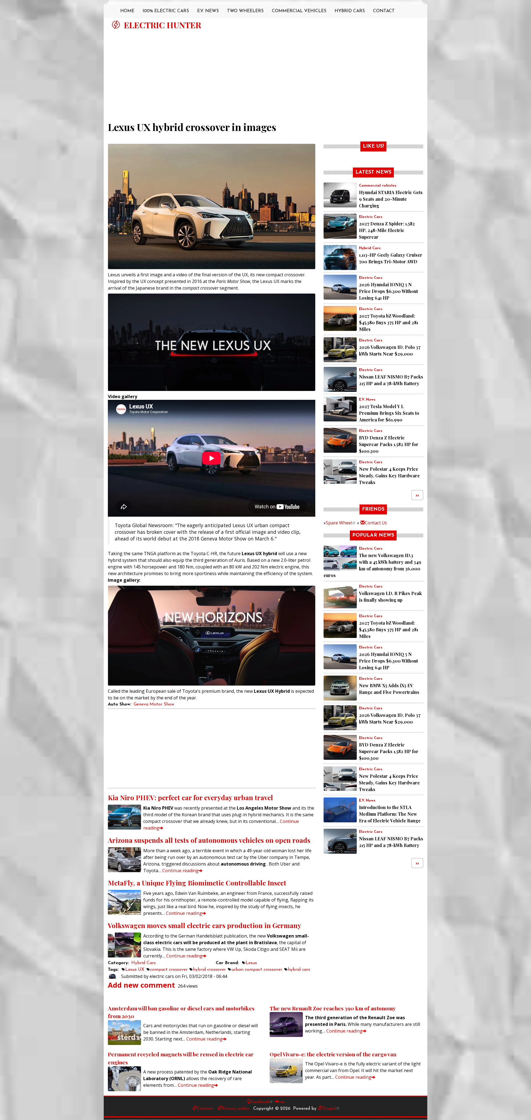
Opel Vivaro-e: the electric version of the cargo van (333, 1054)
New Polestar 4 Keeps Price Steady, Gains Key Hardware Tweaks (389, 475)
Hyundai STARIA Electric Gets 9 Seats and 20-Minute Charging (391, 198)
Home (127, 11)
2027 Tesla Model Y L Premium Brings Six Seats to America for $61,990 (389, 413)
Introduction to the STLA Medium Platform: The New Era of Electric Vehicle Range (390, 813)
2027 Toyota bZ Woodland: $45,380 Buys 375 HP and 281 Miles (388, 322)
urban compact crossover (256, 969)
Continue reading (180, 870)
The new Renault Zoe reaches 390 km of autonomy (332, 1008)
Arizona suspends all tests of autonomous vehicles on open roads (209, 840)
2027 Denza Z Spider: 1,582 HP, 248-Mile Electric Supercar (387, 230)
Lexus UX (134, 969)
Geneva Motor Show (154, 704)
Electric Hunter (162, 24)
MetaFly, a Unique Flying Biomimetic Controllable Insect (197, 882)
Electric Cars (370, 217)
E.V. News (208, 11)
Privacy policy (235, 1108)
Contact (384, 11)
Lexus (251, 963)
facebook (260, 1102)
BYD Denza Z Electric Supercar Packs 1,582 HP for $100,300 (388, 444)
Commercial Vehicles (299, 11)
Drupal (329, 1108)
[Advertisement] (265, 73)
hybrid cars (299, 969)
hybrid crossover (209, 969)
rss (282, 1102)
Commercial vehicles (377, 185)
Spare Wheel (339, 523)
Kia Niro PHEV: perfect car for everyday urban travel (190, 797)
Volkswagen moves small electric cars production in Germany (204, 925)
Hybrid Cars (350, 11)
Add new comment (141, 985)
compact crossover (169, 969)
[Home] (116, 24)
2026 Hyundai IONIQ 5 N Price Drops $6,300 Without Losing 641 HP (388, 291)
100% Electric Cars (166, 11)
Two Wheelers (245, 11)
